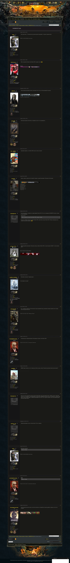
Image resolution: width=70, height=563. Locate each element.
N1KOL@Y (13, 62)
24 (60, 118)
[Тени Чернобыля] (20, 3)
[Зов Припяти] (48, 3)
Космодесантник (14, 507)
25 (60, 148)
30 (60, 306)
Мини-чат (55, 558)
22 (60, 59)
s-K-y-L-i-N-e (13, 246)
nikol (13, 34)
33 (60, 393)
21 (60, 32)
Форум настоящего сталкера (13, 25)
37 (60, 505)
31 (60, 336)
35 (60, 446)
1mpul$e (13, 120)
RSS (23, 0)
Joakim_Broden (13, 277)
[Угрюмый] (13, 309)
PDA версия (15, 0)
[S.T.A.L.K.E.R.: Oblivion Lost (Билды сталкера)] (16, 3)
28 (60, 243)
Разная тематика (22, 25)
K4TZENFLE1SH (13, 338)
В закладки (11, 0)
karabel (13, 178)
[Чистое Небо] (24, 3)
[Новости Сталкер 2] (54, 3)
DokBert (13, 368)
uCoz (42, 561)
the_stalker (13, 151)
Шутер (13, 90)
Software (26, 25)
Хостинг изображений (20, 0)
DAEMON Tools (31, 25)
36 (60, 475)
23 (60, 88)
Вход (19, 5)
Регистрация (51, 5)
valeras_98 (13, 423)
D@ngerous (13, 213)
